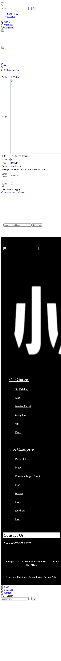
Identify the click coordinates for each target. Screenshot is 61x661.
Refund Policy (35, 577)
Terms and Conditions (16, 577)
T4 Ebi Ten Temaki (19, 156)
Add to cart (15, 166)
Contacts (11, 16)
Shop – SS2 (12, 13)
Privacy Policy (50, 577)
